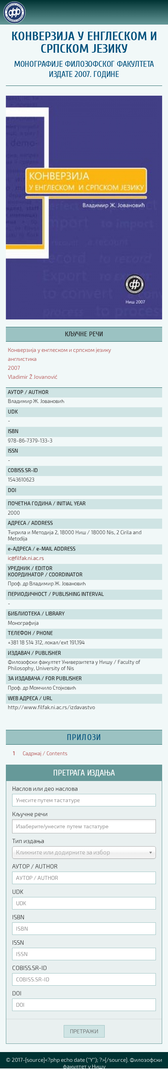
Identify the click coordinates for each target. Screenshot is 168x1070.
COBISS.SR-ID (29, 967)
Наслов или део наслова (45, 788)
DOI (16, 993)
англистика (22, 358)
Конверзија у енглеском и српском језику (59, 349)
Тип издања (28, 840)
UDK (17, 891)
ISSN (18, 942)
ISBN (18, 916)
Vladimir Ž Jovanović (32, 376)
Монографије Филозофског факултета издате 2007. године (84, 69)
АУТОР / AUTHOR (34, 866)
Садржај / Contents (45, 753)
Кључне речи (30, 813)
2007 (14, 367)
